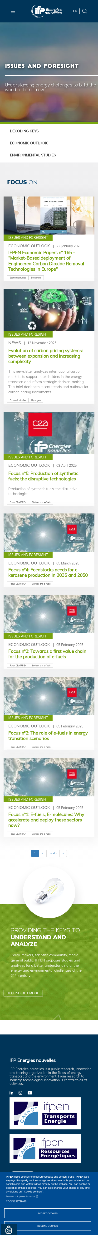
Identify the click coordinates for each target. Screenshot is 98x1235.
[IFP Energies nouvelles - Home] (46, 11)
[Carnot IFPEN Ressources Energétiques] (45, 1148)
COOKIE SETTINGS (16, 1201)
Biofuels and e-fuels (41, 502)
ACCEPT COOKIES (48, 1213)
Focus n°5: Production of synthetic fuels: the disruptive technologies (43, 476)
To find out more (23, 993)
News (14, 342)
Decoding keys (24, 131)
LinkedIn (14, 1092)
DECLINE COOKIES (47, 1225)
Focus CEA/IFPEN (18, 502)
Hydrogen (36, 400)
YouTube (32, 1092)
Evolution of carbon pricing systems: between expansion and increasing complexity (45, 356)
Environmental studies (33, 155)
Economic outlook (29, 143)
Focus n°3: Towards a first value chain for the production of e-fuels (47, 653)
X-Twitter (23, 1094)
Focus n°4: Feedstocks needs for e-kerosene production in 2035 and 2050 (48, 572)
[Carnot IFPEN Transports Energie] (45, 1113)
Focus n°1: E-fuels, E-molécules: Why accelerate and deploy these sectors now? (46, 820)
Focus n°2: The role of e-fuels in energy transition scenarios (48, 735)
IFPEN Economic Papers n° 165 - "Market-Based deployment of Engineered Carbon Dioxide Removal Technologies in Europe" (46, 261)
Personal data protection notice (20, 1196)
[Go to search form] (84, 11)
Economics (36, 277)
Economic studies (18, 277)
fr (75, 11)
